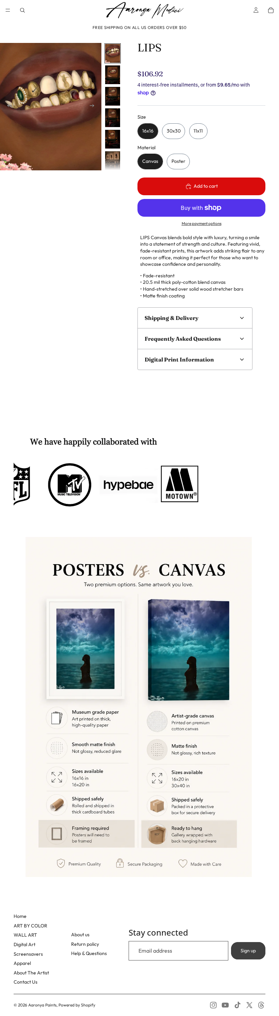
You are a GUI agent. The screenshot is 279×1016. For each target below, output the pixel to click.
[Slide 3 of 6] (112, 96)
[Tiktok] (237, 1005)
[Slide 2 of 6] (112, 74)
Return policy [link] (85, 944)
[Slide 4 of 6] (112, 117)
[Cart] (270, 10)
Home (20, 916)
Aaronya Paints (42, 1004)
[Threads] (261, 1005)
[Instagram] (213, 1005)
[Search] (22, 10)
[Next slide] (93, 106)
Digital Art (24, 944)
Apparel (22, 963)
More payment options (201, 223)
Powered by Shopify (77, 1004)
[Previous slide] (7, 106)
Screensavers (28, 954)
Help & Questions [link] (89, 953)
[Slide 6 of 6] (112, 160)
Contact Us (25, 982)
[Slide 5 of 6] (112, 139)
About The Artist (31, 973)
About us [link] (80, 935)
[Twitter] (249, 1005)
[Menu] (8, 10)
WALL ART (25, 935)
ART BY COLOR (30, 926)
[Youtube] (225, 1005)
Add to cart (206, 186)
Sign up (248, 951)
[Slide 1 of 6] (112, 53)
